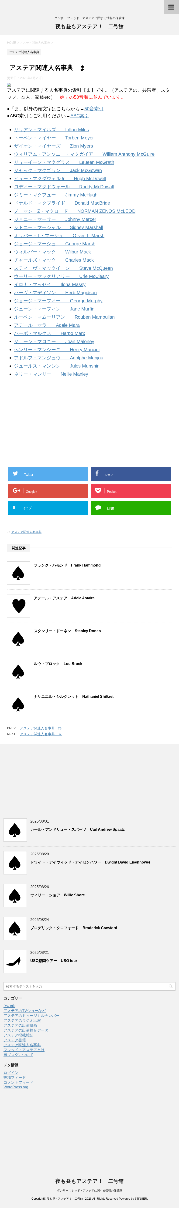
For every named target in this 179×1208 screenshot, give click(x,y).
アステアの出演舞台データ (25, 1030)
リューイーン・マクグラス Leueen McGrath (64, 162)
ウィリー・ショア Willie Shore (57, 895)
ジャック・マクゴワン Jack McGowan (58, 170)
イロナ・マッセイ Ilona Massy (50, 284)
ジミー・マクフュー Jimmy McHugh (55, 194)
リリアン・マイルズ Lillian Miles (51, 129)
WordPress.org (15, 1087)
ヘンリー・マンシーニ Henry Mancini (57, 349)
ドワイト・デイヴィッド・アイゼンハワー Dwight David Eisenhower (90, 862)
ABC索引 (79, 115)
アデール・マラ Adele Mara (47, 325)
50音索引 (93, 108)
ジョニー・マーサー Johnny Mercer (55, 219)
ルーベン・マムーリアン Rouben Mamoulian (64, 317)
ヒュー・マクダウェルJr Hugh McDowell (60, 178)
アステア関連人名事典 (26, 532)
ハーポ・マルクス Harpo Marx (49, 333)
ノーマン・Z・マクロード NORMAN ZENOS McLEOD (74, 211)
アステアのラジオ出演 (22, 1020)
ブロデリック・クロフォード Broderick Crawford (73, 928)
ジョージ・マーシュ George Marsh (54, 243)
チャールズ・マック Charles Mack (54, 260)
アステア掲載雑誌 (18, 1035)
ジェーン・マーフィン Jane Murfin (54, 308)
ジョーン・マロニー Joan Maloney (54, 341)
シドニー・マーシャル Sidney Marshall (58, 227)
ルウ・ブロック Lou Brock (58, 664)
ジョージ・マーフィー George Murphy (58, 300)
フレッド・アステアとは (24, 1050)
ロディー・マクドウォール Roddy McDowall (64, 186)
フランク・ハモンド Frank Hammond (67, 565)
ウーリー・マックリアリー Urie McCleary (61, 276)
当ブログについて (18, 1055)
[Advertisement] (89, 428)
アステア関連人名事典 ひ (41, 728)
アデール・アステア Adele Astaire (64, 598)
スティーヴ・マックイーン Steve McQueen (63, 268)
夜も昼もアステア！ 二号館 (89, 26)
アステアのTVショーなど (24, 1011)
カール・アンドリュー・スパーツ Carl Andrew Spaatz (77, 829)
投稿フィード (14, 1078)
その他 (9, 1006)
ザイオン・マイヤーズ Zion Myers (53, 145)
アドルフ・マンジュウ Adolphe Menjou (58, 357)
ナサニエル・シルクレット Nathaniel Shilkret (74, 696)
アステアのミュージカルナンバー (31, 1016)
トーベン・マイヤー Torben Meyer (54, 137)
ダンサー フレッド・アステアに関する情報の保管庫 (89, 1190)
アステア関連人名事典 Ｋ (41, 734)
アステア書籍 (14, 1040)
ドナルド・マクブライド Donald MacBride (62, 203)
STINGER (141, 1198)
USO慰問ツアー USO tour (53, 961)
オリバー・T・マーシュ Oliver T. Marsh (59, 235)
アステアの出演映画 (20, 1025)
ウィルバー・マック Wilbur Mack (52, 251)
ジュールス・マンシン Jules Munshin (57, 365)
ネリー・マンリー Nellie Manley (51, 374)
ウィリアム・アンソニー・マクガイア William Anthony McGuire (84, 154)
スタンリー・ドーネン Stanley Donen (67, 631)
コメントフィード (18, 1082)
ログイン (10, 1073)
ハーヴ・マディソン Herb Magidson (55, 292)
